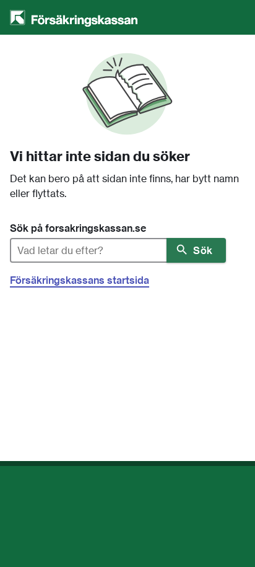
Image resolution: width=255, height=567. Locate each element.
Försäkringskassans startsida (79, 280)
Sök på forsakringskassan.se (78, 228)
